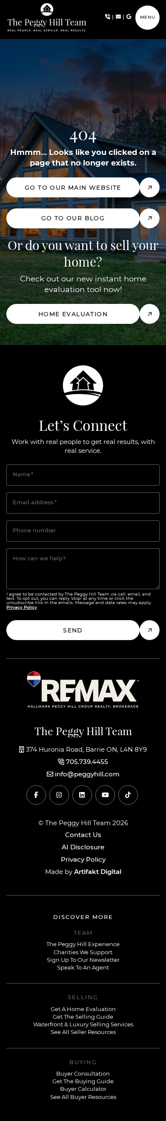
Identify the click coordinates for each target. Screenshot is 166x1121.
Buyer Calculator (83, 1089)
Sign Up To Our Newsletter (83, 960)
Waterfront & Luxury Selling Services (83, 1025)
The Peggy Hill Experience (83, 945)
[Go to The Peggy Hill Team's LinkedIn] (82, 795)
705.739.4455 (87, 762)
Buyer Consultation (83, 1074)
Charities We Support (83, 953)
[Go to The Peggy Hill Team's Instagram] (59, 795)
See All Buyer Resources (83, 1097)
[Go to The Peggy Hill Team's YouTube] (105, 795)
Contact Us (83, 835)
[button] (147, 18)
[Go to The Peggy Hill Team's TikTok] (128, 795)
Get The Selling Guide (83, 1017)
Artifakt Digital (97, 872)
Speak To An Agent (83, 968)
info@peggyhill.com (87, 774)
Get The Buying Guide (83, 1082)
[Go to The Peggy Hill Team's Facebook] (36, 795)
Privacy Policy (83, 860)
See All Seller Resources (83, 1032)
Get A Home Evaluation (83, 1010)
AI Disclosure (83, 847)
